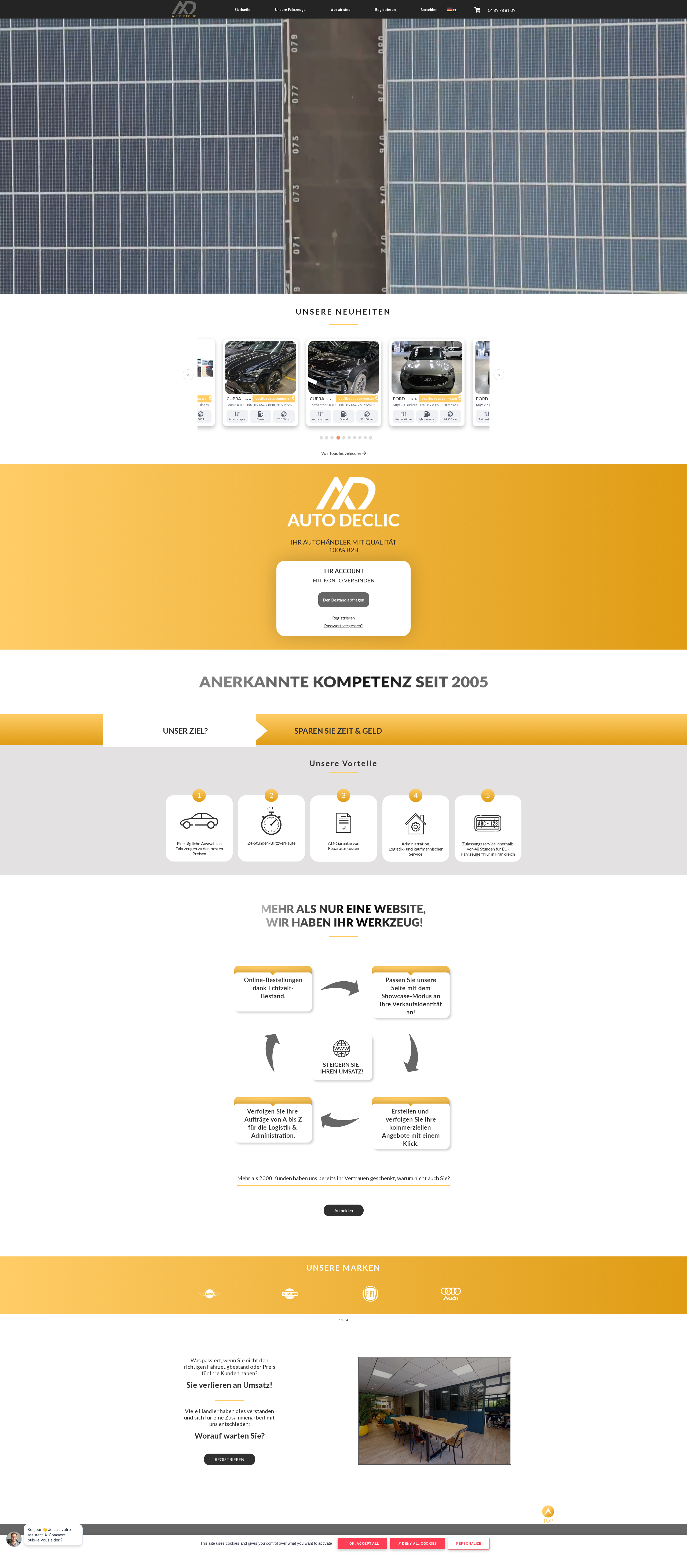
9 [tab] (365, 438)
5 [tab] (343, 438)
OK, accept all (363, 1543)
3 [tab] (332, 438)
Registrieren (385, 10)
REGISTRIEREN (229, 1459)
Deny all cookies (419, 1543)
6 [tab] (348, 438)
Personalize (468, 1543)
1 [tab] (321, 438)
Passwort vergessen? (343, 625)
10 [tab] (370, 438)
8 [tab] (360, 438)
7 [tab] (353, 438)
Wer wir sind (340, 10)
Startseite (242, 10)
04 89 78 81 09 (501, 10)
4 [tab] (337, 438)
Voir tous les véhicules (341, 453)
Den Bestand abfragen (343, 599)
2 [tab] (327, 438)
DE (454, 10)
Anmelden (429, 10)
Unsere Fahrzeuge (290, 10)
